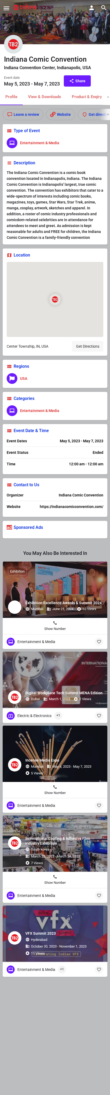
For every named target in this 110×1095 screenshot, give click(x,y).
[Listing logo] (13, 44)
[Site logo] (34, 8)
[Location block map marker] (55, 299)
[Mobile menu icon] (6, 8)
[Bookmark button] (99, 641)
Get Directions (87, 346)
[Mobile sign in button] (91, 7)
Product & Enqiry (87, 96)
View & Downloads (44, 96)
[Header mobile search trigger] (103, 7)
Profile (11, 96)
